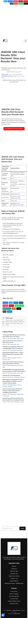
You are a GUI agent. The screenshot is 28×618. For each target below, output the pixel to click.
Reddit (16, 3)
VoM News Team (14, 571)
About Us (14, 566)
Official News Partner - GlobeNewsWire (14, 583)
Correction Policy (14, 598)
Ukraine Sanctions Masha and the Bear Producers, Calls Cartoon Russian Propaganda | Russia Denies (12, 390)
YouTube (25, 1)
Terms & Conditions (14, 593)
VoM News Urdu (14, 573)
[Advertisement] (14, 20)
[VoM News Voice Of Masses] (5, 41)
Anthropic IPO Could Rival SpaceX (11, 375)
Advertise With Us (14, 581)
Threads (25, 3)
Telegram (9, 311)
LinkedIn (16, 302)
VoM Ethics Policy (14, 603)
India (18, 344)
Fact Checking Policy (14, 596)
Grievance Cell (14, 578)
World (22, 338)
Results (11, 76)
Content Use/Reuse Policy (14, 601)
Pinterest (20, 1)
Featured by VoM (5, 76)
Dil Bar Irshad (9, 318)
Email (4, 311)
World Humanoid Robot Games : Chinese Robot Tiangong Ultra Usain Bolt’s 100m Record (13, 354)
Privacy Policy (14, 591)
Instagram (15, 1)
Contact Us (14, 568)
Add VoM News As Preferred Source (14, 128)
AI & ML (12, 377)
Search (22, 528)
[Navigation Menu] (25, 41)
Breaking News (13, 338)
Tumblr (11, 3)
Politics (18, 338)
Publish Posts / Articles (14, 576)
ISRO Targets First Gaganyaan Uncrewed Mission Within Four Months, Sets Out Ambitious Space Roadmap (13, 381)
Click (19, 196)
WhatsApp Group (6, 308)
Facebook (10, 1)
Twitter (5, 1)
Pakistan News (20, 365)
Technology (10, 386)
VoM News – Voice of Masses (13, 610)
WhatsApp (21, 3)
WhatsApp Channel (19, 305)
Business (23, 377)
